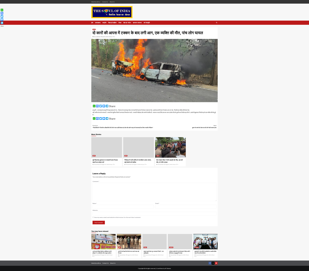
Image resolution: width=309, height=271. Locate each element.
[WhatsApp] (2, 10)
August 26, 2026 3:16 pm (183, 255)
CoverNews (159, 268)
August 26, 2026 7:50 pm (107, 255)
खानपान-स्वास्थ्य (137, 22)
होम (92, 22)
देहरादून (145, 247)
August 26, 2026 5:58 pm (132, 255)
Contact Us (105, 1)
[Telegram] (2, 22)
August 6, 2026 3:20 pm (171, 164)
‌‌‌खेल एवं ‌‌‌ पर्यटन (127, 22)
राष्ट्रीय (104, 22)
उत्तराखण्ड (97, 22)
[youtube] (216, 263)
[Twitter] (2, 16)
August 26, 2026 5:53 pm (158, 255)
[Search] (217, 22)
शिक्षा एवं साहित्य (112, 22)
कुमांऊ (94, 29)
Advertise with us (95, 1)
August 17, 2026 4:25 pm (139, 164)
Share (112, 106)
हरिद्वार (94, 247)
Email (157, 203)
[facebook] (209, 263)
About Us (112, 1)
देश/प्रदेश (171, 247)
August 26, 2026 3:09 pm (209, 255)
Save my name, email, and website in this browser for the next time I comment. (117, 217)
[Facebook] (2, 13)
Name (95, 203)
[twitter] (213, 263)
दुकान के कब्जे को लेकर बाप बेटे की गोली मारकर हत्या (204, 126)
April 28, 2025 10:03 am (107, 36)
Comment (96, 181)
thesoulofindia (97, 36)
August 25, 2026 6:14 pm (107, 164)
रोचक (119, 22)
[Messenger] (2, 19)
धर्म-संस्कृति (147, 22)
